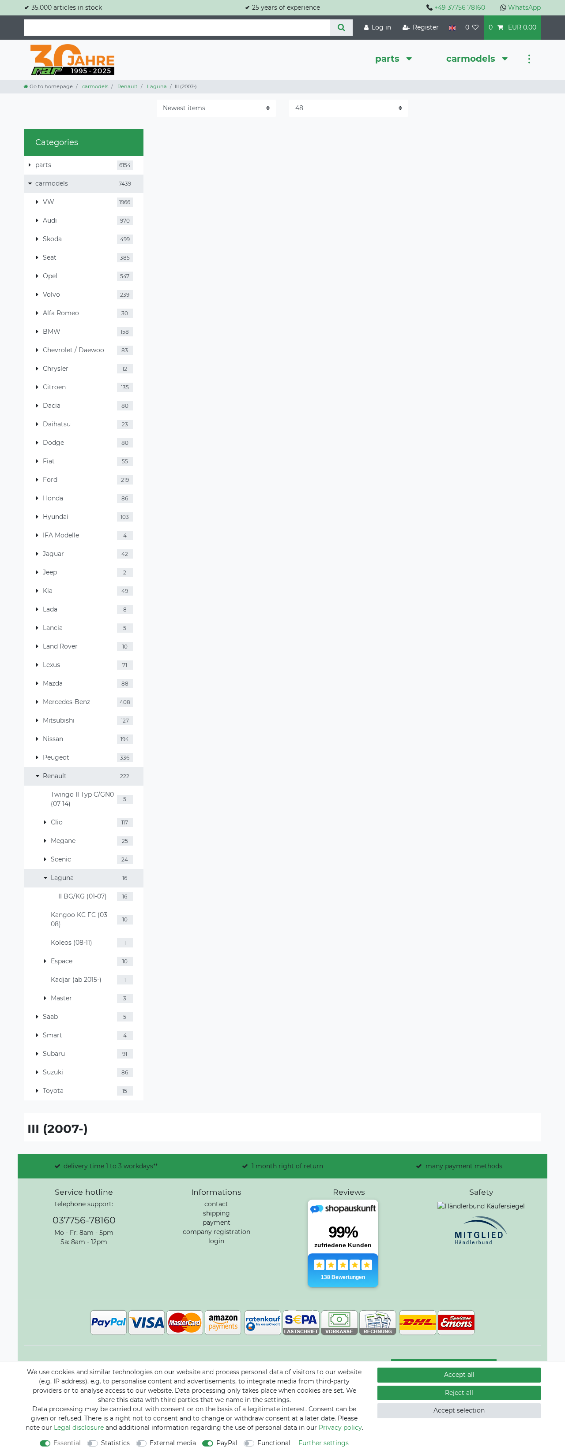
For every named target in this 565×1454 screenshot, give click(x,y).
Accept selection (459, 1410)
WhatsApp (524, 7)
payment (216, 1223)
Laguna (156, 86)
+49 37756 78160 (459, 7)
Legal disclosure (79, 1428)
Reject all (459, 1393)
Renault (127, 86)
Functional (273, 1443)
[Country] (452, 27)
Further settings (323, 1443)
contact (216, 1204)
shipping (216, 1213)
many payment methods (464, 1166)
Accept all (459, 1375)
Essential (67, 1443)
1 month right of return (287, 1166)
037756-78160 (84, 1220)
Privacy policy (340, 1428)
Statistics (115, 1443)
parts (388, 58)
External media (173, 1443)
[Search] (341, 27)
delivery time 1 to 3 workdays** (111, 1166)
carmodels (472, 58)
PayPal (226, 1443)
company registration (216, 1232)
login (216, 1241)
